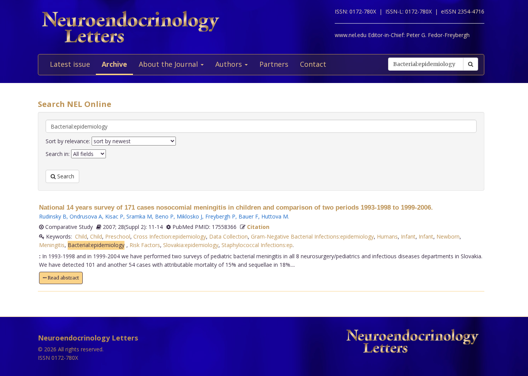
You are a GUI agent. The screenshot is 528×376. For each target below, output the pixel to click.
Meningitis (52, 245)
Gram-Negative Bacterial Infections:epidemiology (312, 236)
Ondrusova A (86, 216)
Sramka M (139, 216)
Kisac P (114, 216)
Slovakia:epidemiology (190, 245)
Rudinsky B (52, 216)
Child (81, 236)
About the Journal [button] (169, 64)
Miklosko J (189, 216)
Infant (408, 236)
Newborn (448, 236)
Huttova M (274, 216)
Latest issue (70, 64)
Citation (258, 226)
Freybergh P (220, 216)
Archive (114, 64)
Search (65, 176)
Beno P (164, 216)
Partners (273, 64)
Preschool (117, 236)
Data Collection (228, 236)
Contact (313, 64)
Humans (387, 236)
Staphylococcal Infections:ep (257, 245)
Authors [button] (229, 64)
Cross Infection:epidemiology (169, 236)
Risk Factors (144, 245)
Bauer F (248, 216)
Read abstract (62, 278)
